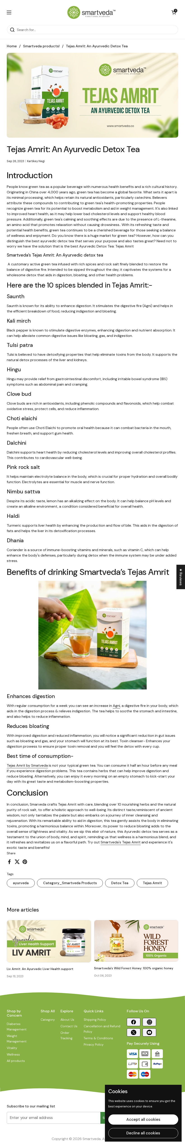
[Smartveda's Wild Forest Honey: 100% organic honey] (136, 941)
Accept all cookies (143, 1119)
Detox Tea (119, 883)
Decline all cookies (143, 1133)
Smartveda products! (41, 46)
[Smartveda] (91, 12)
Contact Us (68, 1026)
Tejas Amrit (152, 883)
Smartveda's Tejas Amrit (121, 842)
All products (16, 1061)
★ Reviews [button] (180, 577)
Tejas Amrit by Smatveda (27, 765)
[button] (173, 12)
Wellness (13, 1054)
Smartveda (92, 1138)
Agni (116, 705)
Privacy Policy (94, 1044)
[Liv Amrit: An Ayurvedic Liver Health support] (49, 941)
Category (48, 1020)
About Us (67, 1020)
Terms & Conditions (98, 1038)
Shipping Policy (95, 1020)
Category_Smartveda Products (70, 883)
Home (12, 46)
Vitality (12, 1048)
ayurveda (21, 883)
